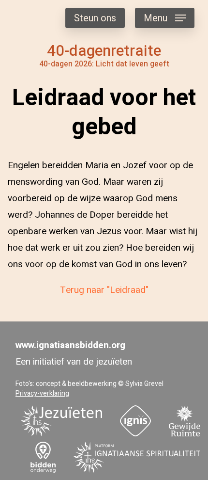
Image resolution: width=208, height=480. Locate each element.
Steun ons (95, 18)
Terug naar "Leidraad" (104, 290)
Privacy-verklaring (42, 393)
